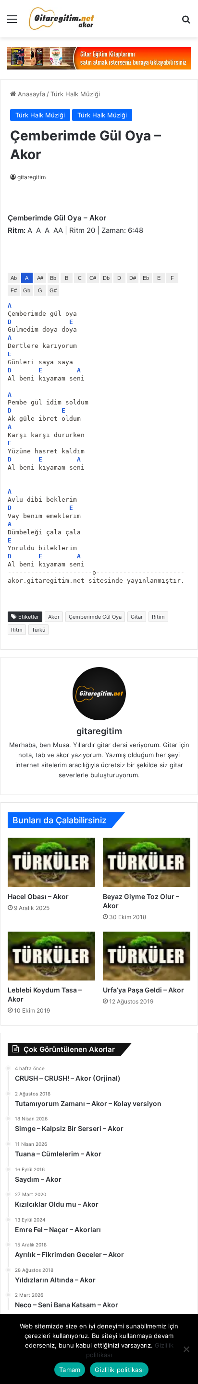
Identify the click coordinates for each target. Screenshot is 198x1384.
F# (14, 290)
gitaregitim (31, 177)
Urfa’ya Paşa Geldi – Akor (143, 990)
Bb (53, 278)
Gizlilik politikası (119, 1369)
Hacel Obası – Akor (38, 896)
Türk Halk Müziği (75, 94)
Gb (26, 290)
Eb (146, 278)
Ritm (17, 629)
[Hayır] (186, 1349)
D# (132, 278)
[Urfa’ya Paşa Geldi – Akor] (146, 956)
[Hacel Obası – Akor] (51, 862)
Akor (54, 616)
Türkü (38, 629)
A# (40, 278)
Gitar (137, 616)
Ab (14, 278)
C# (92, 278)
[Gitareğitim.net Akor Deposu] (62, 19)
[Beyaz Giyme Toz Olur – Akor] (146, 862)
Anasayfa (30, 94)
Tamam (69, 1369)
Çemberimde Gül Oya (95, 616)
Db (106, 278)
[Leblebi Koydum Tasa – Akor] (51, 956)
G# (53, 290)
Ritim (158, 616)
